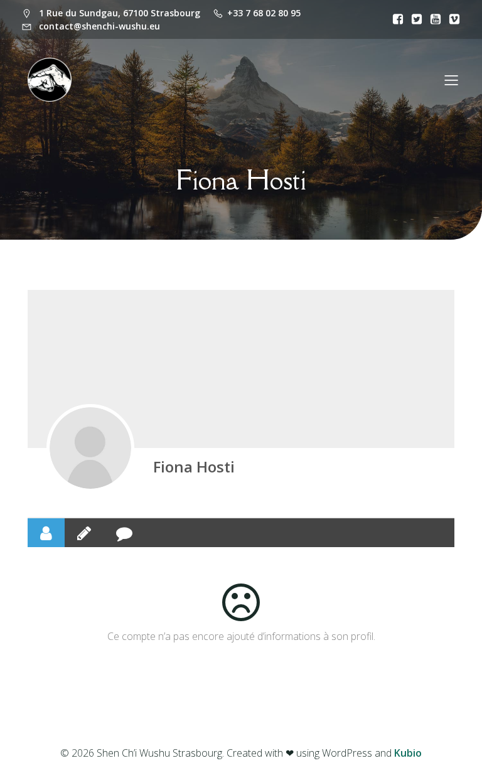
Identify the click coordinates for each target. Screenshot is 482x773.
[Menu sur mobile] (451, 79)
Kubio (408, 753)
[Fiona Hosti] (90, 448)
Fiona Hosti (194, 466)
